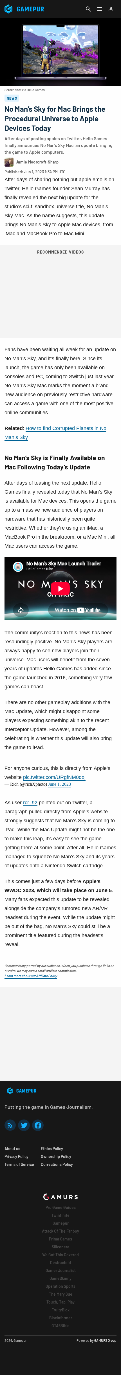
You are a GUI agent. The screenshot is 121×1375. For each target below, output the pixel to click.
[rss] (10, 1125)
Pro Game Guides (61, 1207)
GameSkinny (60, 1278)
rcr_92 (30, 802)
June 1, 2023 (59, 784)
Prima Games (60, 1239)
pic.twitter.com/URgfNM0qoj (54, 777)
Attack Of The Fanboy (60, 1231)
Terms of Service (19, 1164)
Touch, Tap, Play (60, 1302)
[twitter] (24, 1125)
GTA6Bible (60, 1325)
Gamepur (61, 1223)
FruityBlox (60, 1309)
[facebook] (38, 1125)
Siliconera (60, 1246)
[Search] (88, 9)
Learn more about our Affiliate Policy (31, 976)
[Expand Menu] (99, 9)
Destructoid (60, 1262)
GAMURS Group (105, 1340)
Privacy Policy (16, 1156)
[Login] (110, 9)
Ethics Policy (52, 1148)
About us (12, 1148)
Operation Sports (60, 1286)
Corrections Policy (57, 1164)
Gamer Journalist (61, 1270)
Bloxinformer (60, 1317)
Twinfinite (60, 1215)
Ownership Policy (56, 1156)
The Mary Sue (60, 1294)
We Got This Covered (60, 1254)
